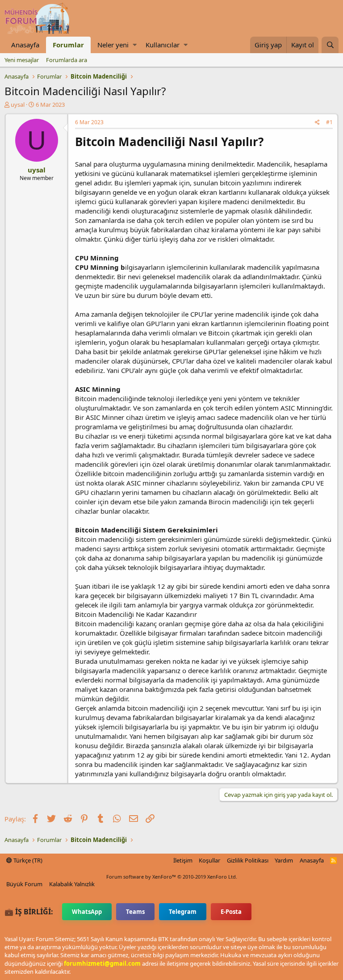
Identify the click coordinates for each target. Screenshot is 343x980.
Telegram (183, 912)
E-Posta (231, 912)
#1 (329, 122)
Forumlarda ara (66, 60)
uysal (18, 105)
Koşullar (209, 860)
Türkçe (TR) (27, 860)
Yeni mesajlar (21, 60)
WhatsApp (87, 912)
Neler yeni (113, 44)
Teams (135, 912)
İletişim (182, 860)
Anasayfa (25, 44)
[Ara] (330, 45)
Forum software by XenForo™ (171, 876)
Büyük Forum (24, 884)
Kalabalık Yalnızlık (72, 884)
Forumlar (68, 44)
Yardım (284, 860)
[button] (134, 45)
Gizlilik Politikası (247, 860)
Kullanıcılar (163, 44)
